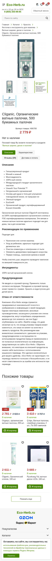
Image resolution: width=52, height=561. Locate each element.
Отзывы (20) (10, 158)
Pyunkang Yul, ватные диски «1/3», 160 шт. (37, 477)
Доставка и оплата (30, 158)
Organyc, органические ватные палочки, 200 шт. (13, 421)
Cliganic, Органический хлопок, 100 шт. (12, 477)
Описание (8, 152)
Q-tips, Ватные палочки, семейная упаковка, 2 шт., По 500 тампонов (38, 423)
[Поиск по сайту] (47, 18)
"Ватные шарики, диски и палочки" (17, 145)
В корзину (12, 430)
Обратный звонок (41, 11)
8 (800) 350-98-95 (12, 12)
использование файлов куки (15, 545)
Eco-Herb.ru (16, 4)
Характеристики (26, 152)
